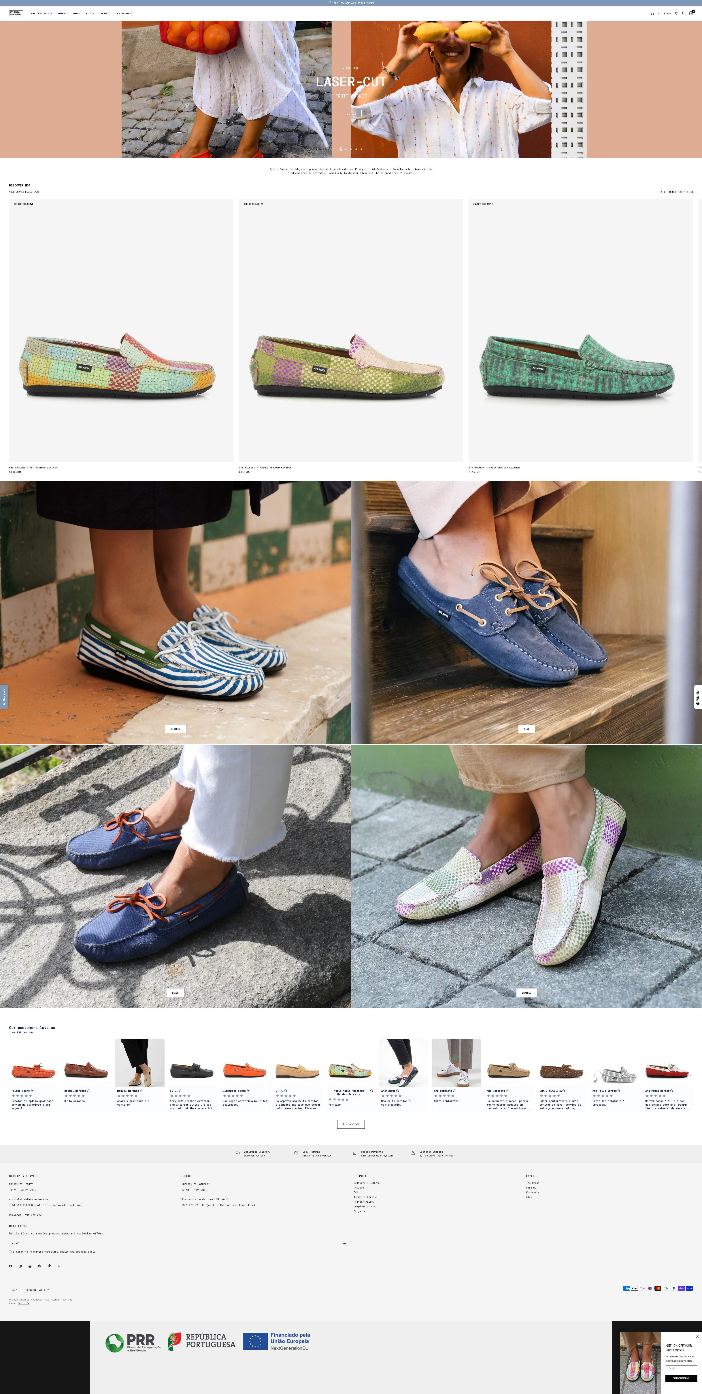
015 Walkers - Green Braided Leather (494, 467)
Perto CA (23, 1303)
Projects (359, 1211)
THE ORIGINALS (40, 13)
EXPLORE (532, 1176)
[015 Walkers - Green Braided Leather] (581, 330)
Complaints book (364, 1206)
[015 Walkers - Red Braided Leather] (121, 330)
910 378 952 (33, 1214)
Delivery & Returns (367, 1182)
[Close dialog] (697, 1336)
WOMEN (61, 13)
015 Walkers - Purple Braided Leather (265, 467)
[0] (690, 13)
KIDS (89, 13)
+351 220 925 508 (193, 1205)
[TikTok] (52, 1266)
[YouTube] (33, 1267)
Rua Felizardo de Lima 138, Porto (205, 1199)
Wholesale (532, 1192)
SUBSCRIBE (681, 1378)
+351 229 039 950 (21, 1205)
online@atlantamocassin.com (28, 1199)
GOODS (103, 13)
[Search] (684, 13)
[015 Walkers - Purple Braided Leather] (351, 330)
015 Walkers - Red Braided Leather (33, 467)
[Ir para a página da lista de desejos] (676, 13)
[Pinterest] (42, 1266)
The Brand (532, 1182)
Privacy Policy (364, 1201)
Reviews (359, 1187)
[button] (351, 112)
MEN (75, 13)
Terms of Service (365, 1197)
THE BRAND (122, 13)
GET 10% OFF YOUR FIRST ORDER (354, 3)
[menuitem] (41, 13)
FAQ (356, 1192)
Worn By (531, 1187)
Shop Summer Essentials (677, 192)
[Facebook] (13, 1266)
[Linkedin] (62, 1266)
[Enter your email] (344, 1243)
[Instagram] (23, 1266)
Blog (529, 1197)
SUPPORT (360, 1176)
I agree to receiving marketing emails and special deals (54, 1251)
